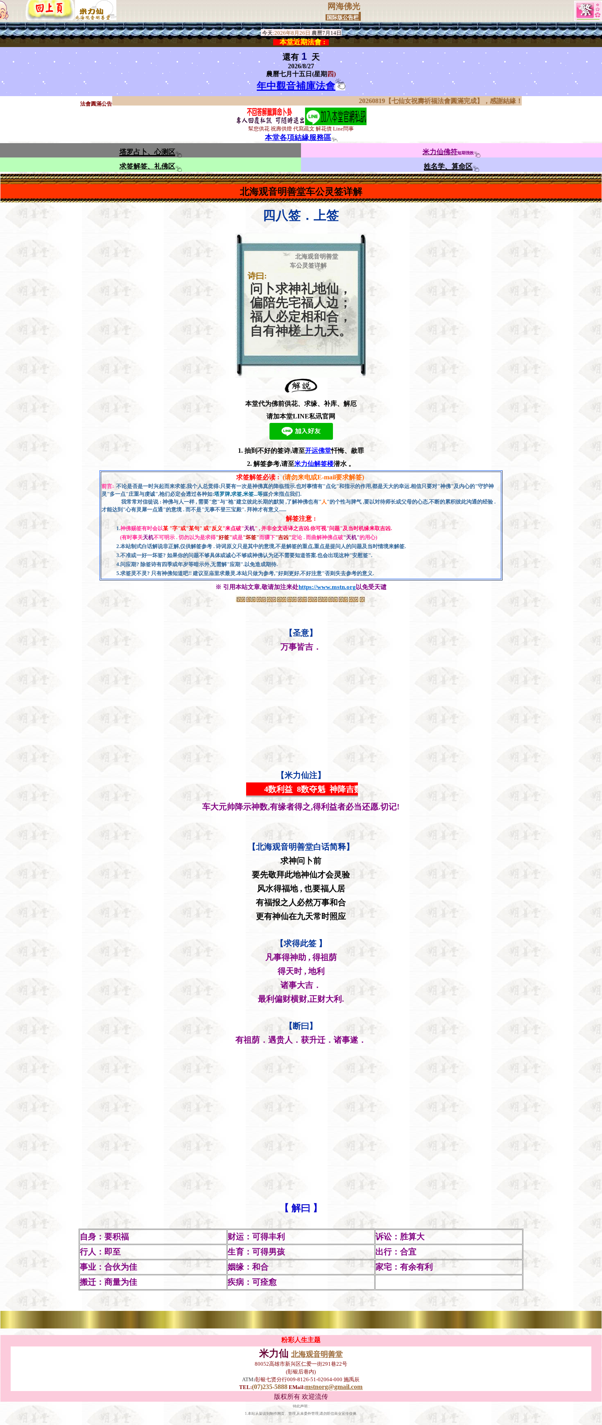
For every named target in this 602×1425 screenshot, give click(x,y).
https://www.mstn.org (327, 587)
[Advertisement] (301, 711)
